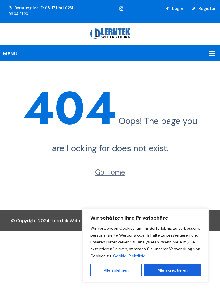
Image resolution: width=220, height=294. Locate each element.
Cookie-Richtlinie (129, 255)
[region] (145, 245)
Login (177, 8)
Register (206, 8)
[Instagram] (121, 8)
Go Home (110, 172)
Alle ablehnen (116, 270)
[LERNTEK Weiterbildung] (110, 33)
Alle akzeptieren (173, 270)
